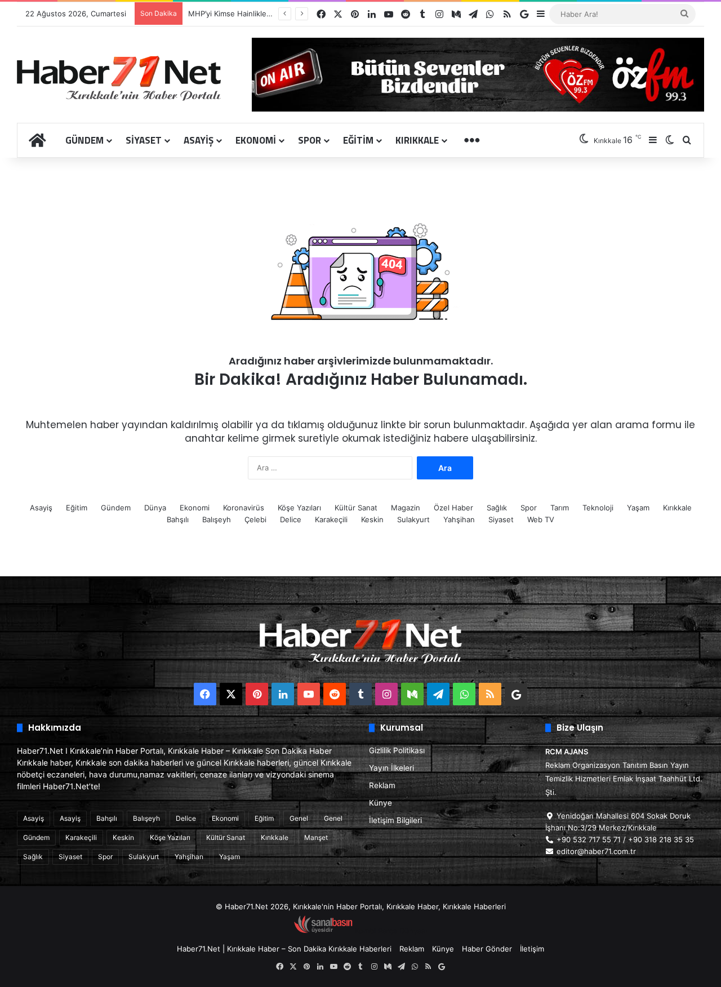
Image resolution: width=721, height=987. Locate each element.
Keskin (372, 519)
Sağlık (497, 507)
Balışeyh (216, 519)
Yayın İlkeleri (391, 767)
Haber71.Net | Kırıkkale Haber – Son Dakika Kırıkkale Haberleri (284, 948)
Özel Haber (453, 507)
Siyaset (144, 140)
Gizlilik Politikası (397, 750)
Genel (299, 818)
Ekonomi (255, 140)
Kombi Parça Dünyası (391, 930)
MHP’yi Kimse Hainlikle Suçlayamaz (248, 13)
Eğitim (358, 140)
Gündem (84, 140)
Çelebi (255, 519)
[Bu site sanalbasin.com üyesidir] (323, 930)
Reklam (382, 785)
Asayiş (198, 140)
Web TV (540, 519)
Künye (380, 802)
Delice (290, 519)
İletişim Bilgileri (395, 820)
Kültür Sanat (356, 507)
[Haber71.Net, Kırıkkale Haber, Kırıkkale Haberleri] (119, 78)
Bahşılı (178, 519)
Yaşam (638, 507)
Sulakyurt (413, 519)
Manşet (316, 837)
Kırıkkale (417, 140)
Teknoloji (597, 507)
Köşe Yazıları (299, 507)
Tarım (559, 507)
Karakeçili (331, 519)
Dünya (155, 507)
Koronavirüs (243, 507)
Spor (309, 140)
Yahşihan (459, 519)
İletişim (532, 948)
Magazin (405, 507)
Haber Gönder (487, 948)
